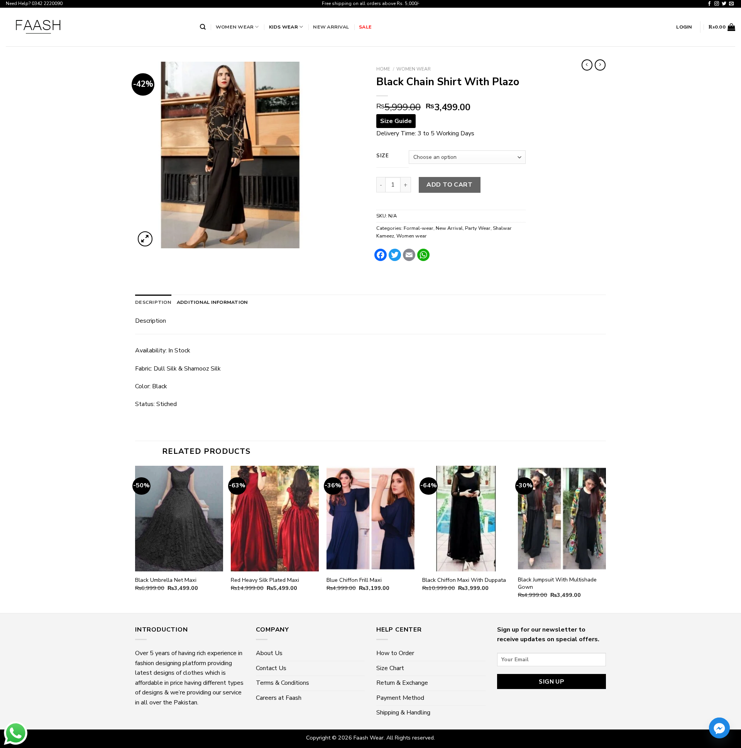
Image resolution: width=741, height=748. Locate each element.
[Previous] (135, 538)
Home (383, 69)
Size (382, 156)
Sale (365, 27)
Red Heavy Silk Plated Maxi (265, 580)
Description (153, 302)
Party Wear (478, 228)
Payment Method (400, 698)
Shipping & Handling (403, 712)
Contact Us (271, 668)
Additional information (212, 302)
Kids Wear (283, 27)
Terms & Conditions (282, 683)
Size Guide (396, 121)
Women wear (235, 27)
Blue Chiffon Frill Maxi (354, 580)
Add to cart (449, 184)
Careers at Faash (278, 698)
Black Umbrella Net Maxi (165, 580)
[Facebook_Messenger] (719, 728)
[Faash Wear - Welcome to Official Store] (97, 27)
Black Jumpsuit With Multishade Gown (557, 583)
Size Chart (390, 668)
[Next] (605, 538)
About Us (269, 653)
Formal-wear (418, 228)
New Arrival (331, 27)
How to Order (395, 653)
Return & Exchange (402, 683)
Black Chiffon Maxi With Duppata (464, 580)
